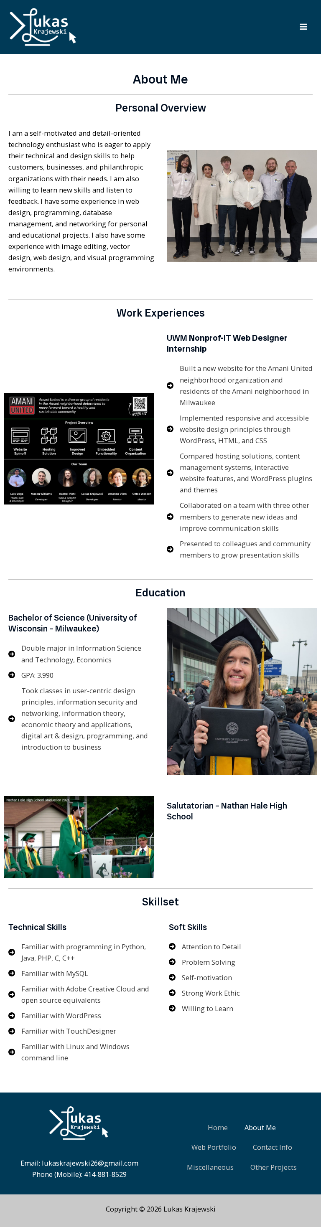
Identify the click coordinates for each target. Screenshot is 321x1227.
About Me (260, 1127)
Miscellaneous (210, 1167)
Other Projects (273, 1167)
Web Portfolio (213, 1147)
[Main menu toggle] (303, 27)
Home (218, 1127)
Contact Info (272, 1147)
